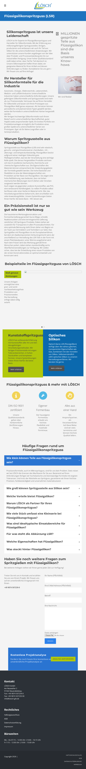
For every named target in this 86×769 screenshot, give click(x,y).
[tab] (43, 460)
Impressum (8, 726)
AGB (6, 719)
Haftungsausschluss (11, 715)
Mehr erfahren (16, 369)
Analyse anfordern (63, 659)
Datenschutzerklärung (12, 722)
